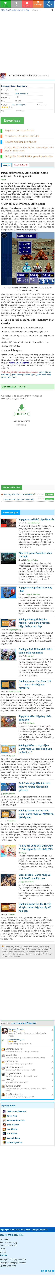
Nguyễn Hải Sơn (32, 560)
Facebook (42, 1271)
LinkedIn (53, 1271)
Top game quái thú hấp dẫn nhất (19, 130)
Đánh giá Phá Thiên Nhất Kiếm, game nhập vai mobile (29, 156)
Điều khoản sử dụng (8, 1242)
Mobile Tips (38, 4)
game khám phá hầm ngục (23, 374)
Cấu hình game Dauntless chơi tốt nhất (22, 136)
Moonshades (11, 1055)
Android (5, 6)
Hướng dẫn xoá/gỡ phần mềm (13, 1263)
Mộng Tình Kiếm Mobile (11, 641)
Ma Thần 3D (12, 1129)
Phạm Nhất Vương (33, 523)
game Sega (11, 211)
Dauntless (35, 566)
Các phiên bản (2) (21, 165)
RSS (49, 1271)
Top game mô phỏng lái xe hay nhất (20, 141)
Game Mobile (22, 86)
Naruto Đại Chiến (14, 1142)
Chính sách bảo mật (8, 1245)
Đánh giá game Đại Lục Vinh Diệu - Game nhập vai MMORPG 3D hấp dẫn (36, 814)
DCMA (2, 1249)
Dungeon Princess (16, 1029)
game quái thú (33, 542)
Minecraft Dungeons (14, 1067)
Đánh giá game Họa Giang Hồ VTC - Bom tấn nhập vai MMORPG (35, 684)
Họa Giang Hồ (25, 702)
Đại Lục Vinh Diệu (29, 834)
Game (13, 86)
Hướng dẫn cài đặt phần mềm (13, 1259)
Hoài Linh (30, 656)
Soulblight (10, 1079)
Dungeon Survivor (13, 1073)
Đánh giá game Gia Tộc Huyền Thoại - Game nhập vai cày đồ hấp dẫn (35, 907)
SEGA (17, 93)
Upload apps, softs (8, 1266)
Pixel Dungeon (12, 1061)
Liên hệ (3, 1252)
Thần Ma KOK (13, 1125)
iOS (16, 6)
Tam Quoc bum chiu (16, 1120)
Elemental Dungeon (14, 1049)
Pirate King (12, 1116)
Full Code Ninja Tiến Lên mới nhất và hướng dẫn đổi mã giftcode (34, 787)
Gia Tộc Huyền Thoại (15, 925)
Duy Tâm (12, 756)
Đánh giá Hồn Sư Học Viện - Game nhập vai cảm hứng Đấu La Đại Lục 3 (35, 749)
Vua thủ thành (13, 1138)
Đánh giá (6, 165)
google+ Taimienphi (46, 1271)
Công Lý (23, 853)
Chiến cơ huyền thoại (16, 1111)
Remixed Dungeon (16, 1039)
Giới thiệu (4, 1239)
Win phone (27, 6)
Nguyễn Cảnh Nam (33, 594)
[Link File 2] (21, 425)
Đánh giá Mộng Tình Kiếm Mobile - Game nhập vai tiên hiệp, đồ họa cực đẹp (34, 623)
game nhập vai (40, 183)
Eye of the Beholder (14, 1094)
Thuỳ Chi (12, 914)
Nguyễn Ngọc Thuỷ (15, 630)
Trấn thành (12, 821)
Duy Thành (30, 723)
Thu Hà (3, 180)
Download (5, 86)
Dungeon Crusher (13, 1086)
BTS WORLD (12, 1133)
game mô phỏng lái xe (28, 603)
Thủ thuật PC (49, 5)
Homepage (24, 93)
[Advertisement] (27, 44)
